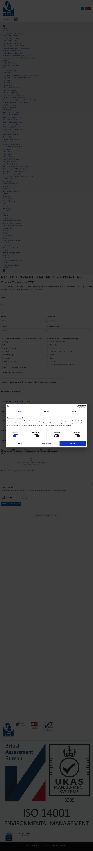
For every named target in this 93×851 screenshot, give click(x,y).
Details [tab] (46, 411)
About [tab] (74, 411)
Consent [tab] (19, 411)
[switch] (36, 435)
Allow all (73, 443)
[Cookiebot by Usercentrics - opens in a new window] (78, 406)
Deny (20, 443)
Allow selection (46, 443)
